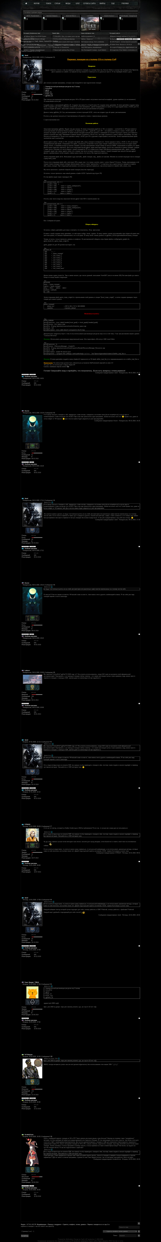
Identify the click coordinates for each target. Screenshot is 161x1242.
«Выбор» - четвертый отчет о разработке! (124, 39)
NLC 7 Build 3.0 (88, 39)
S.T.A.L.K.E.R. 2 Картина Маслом (64, 39)
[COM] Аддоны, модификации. (92, 47)
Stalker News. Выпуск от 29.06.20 (121, 44)
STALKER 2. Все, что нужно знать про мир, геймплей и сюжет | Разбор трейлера (79, 36)
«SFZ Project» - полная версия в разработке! (125, 42)
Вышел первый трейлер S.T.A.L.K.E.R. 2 (123, 36)
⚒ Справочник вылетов (32, 47)
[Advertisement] (92, 394)
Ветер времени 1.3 (89, 36)
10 (51, 1056)
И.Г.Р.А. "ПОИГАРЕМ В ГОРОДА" (35, 39)
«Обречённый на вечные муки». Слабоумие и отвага (70, 44)
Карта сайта (93, 1241)
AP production (90, 1239)
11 (51, 1136)
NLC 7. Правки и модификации (35, 50)
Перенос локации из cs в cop (97, 1224)
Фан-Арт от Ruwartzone (61, 47)
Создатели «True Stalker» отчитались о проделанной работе (130, 50)
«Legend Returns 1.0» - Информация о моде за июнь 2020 (129, 47)
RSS (110, 1241)
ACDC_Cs (48, 92)
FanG (83, 1239)
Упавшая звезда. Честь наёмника (93, 42)
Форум (23, 45)
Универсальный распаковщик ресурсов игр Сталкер (62, 86)
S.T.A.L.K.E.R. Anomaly (32, 44)
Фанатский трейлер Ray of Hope (64, 50)
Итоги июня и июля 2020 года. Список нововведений (70, 42)
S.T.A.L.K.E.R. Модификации (36, 1224)
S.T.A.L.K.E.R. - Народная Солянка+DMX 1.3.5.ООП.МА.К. (101, 44)
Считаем (28, 42)
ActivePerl (48, 88)
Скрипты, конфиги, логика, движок (74, 1224)
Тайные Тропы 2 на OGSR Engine (35, 36)
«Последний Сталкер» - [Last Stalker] (94, 50)
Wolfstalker (69, 1239)
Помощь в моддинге (54, 1224)
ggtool (47, 90)
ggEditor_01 (49, 96)
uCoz (121, 1241)
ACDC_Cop (48, 94)
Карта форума (103, 1241)
